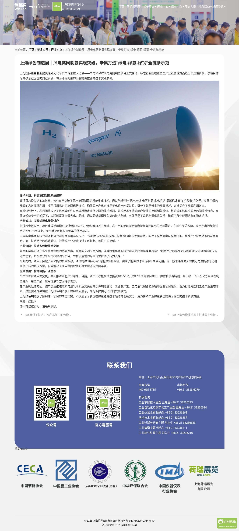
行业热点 (56, 50)
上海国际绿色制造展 (32, 73)
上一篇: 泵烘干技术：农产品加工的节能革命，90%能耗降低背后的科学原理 (46, 315)
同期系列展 (134, 7)
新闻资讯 (42, 50)
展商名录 (190, 7)
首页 (121, 7)
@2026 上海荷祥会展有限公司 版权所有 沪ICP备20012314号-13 (119, 520)
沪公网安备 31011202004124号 (119, 525)
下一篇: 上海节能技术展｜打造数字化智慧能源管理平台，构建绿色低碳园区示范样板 (193, 315)
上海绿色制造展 (29, 296)
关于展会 (148, 7)
